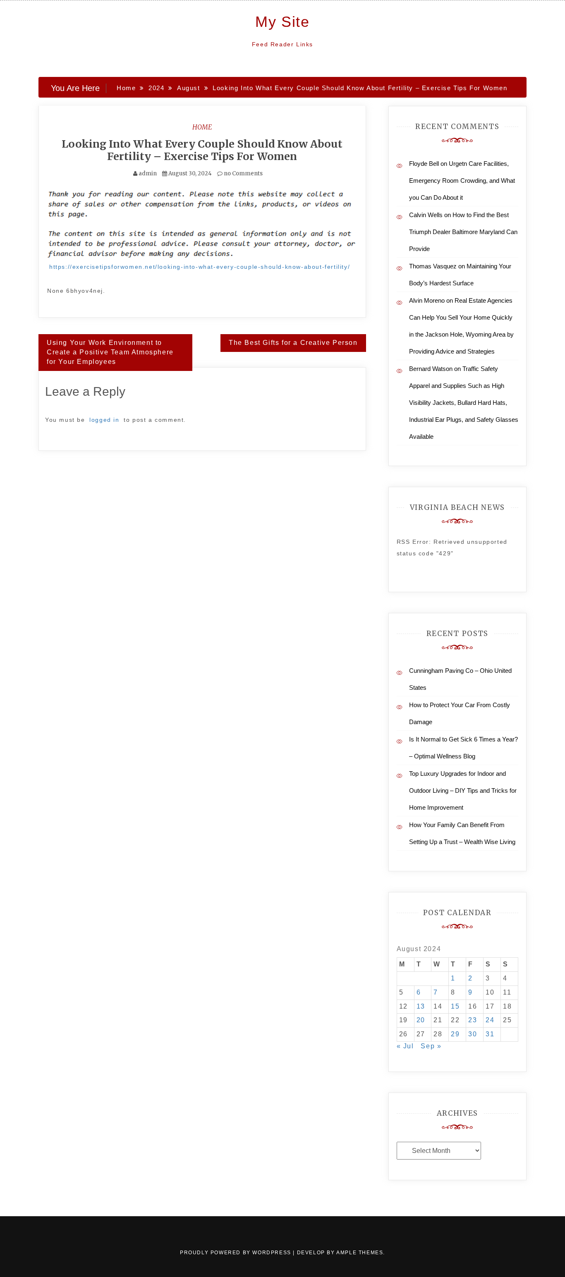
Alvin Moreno (427, 300)
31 (490, 1034)
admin (148, 173)
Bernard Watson (430, 368)
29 (455, 1034)
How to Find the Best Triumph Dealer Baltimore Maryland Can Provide (463, 231)
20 (421, 1020)
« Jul (405, 1046)
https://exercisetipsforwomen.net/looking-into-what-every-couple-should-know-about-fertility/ (199, 266)
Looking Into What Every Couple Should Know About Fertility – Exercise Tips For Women (202, 150)
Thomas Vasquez (433, 266)
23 (472, 1020)
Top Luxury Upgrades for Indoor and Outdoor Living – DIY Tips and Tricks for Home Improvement (463, 790)
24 (490, 1020)
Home (202, 127)
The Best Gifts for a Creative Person (293, 342)
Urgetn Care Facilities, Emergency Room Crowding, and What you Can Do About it (462, 180)
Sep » (431, 1046)
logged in (104, 419)
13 (421, 1006)
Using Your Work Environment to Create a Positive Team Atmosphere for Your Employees (110, 352)
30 (472, 1034)
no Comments (243, 173)
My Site (282, 21)
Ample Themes (359, 1252)
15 (455, 1006)
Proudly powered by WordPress (236, 1252)
